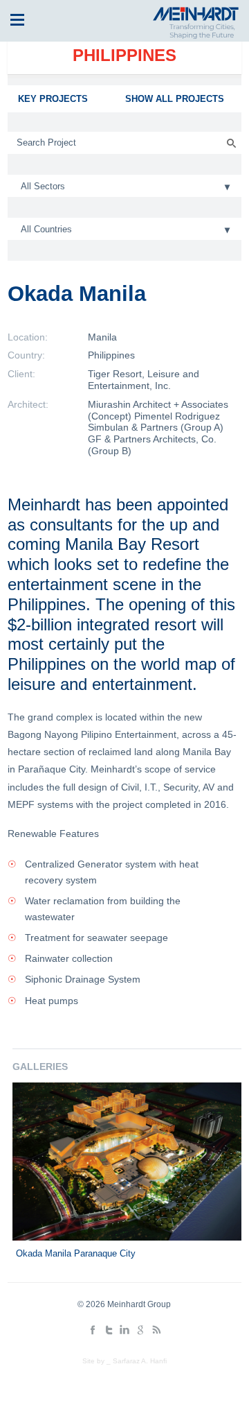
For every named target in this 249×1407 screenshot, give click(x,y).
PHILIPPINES (124, 55)
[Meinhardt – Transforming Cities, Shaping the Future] (194, 35)
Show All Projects (174, 99)
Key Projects (53, 99)
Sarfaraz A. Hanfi (140, 1361)
